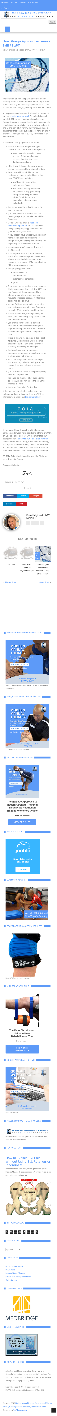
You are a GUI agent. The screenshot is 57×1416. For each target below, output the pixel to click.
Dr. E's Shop (10, 1270)
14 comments (40, 50)
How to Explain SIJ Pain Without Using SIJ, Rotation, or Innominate (28, 1161)
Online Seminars (12, 1280)
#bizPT (17, 482)
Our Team (5, 8)
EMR (22, 482)
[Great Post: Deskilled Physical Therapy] (27, 554)
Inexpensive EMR (32, 397)
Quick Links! (10, 564)
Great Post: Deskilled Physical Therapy (26, 567)
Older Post (44, 582)
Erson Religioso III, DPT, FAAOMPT (22, 50)
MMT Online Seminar (18, 3)
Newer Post (10, 582)
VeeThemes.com (20, 1410)
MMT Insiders (33, 3)
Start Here (5, 3)
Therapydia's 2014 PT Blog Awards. (32, 439)
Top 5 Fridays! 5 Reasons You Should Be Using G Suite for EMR (43, 569)
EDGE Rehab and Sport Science (18, 1277)
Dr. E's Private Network (14, 1266)
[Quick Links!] (11, 554)
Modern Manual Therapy (15, 1273)
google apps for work (19, 116)
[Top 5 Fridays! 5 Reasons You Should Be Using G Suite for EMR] (43, 554)
